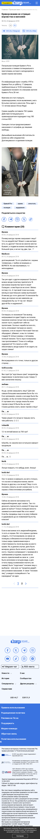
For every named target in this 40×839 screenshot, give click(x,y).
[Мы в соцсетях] (7, 650)
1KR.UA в (13, 31)
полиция (7, 207)
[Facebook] (4, 219)
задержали (20, 207)
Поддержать (6, 3)
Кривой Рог (8, 203)
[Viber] (17, 219)
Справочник (7, 689)
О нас (22, 673)
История (5, 678)
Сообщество (25, 678)
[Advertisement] (20, 610)
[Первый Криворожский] (22, 3)
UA (10, 25)
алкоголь (32, 203)
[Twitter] (24, 219)
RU (15, 25)
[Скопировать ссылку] (30, 219)
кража (20, 203)
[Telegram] (10, 219)
